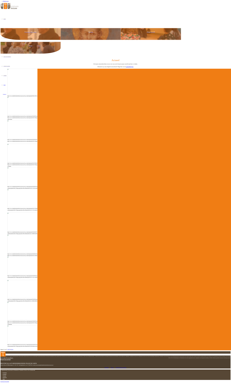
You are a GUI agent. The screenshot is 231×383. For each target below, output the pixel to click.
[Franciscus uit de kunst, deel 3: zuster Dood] (22, 114)
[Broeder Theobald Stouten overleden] (22, 161)
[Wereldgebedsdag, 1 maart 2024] (22, 185)
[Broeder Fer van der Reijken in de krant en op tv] (29, 94)
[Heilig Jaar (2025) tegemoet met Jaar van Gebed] (22, 297)
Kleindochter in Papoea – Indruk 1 (21, 74)
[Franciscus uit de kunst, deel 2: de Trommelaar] (22, 319)
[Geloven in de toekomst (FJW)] (22, 230)
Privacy (112, 367)
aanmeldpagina (129, 66)
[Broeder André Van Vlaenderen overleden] (22, 206)
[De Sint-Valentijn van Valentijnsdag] (22, 252)
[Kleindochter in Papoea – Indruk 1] (22, 343)
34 (12, 349)
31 (9, 349)
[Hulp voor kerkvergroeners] (22, 138)
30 (8, 349)
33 (11, 349)
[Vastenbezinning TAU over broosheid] (22, 274)
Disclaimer (107, 367)
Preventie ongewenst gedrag (121, 367)
